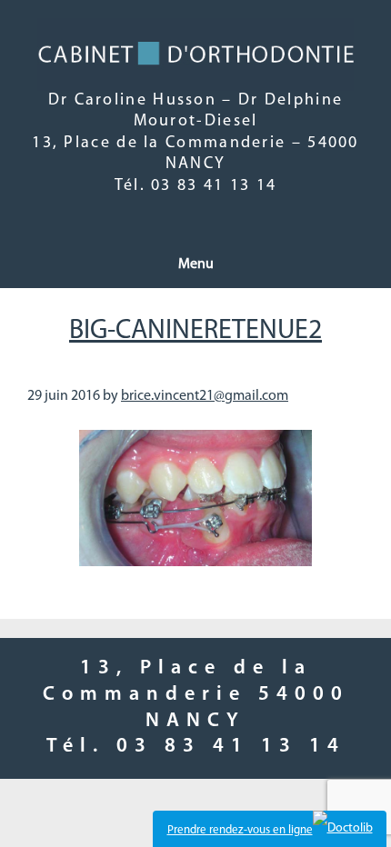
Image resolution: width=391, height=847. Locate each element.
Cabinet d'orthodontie (195, 54)
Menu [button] (196, 264)
